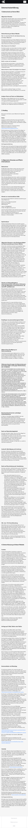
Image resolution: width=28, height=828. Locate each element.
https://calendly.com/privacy (15, 767)
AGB (14, 826)
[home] (3, 2)
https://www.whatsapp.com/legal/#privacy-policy (12, 692)
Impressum (14, 818)
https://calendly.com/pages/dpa (18, 794)
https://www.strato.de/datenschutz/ (9, 128)
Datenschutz (14, 822)
